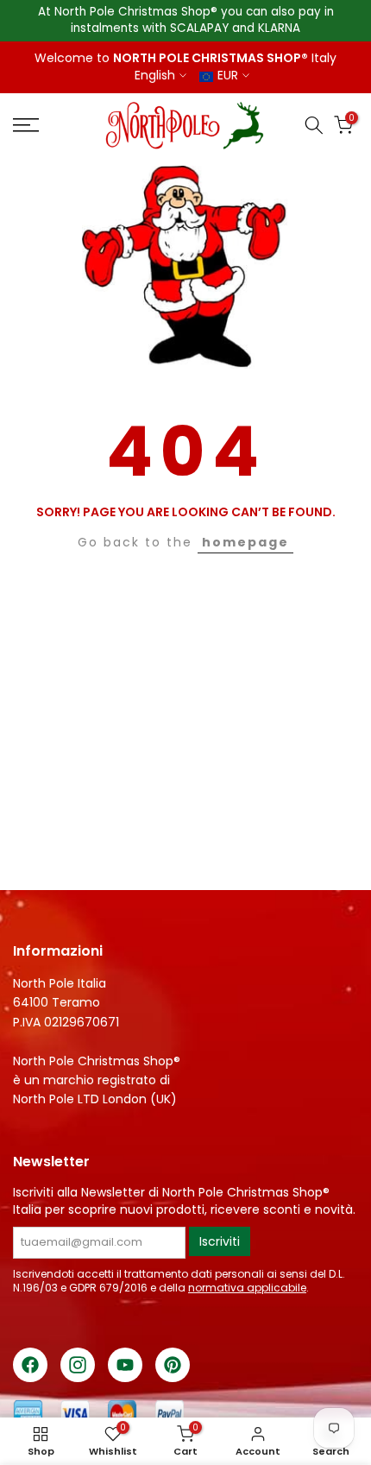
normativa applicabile (247, 1287)
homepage (245, 542)
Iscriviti (219, 1241)
